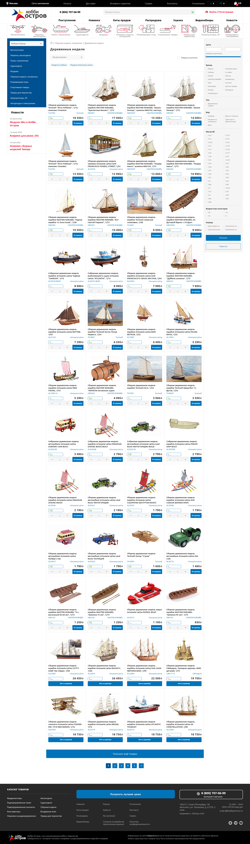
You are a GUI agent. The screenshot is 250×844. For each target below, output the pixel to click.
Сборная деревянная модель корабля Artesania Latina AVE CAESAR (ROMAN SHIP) (180, 500)
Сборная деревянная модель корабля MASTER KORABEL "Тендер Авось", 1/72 (183, 164)
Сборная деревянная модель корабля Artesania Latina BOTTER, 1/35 (64, 332)
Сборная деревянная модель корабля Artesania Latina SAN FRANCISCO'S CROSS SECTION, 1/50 (144, 276)
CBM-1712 (170, 673)
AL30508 (170, 505)
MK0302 (169, 113)
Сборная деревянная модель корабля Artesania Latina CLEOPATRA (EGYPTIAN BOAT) (141, 500)
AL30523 (52, 561)
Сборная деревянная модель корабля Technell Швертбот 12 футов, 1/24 (181, 388)
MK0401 (91, 113)
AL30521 (91, 505)
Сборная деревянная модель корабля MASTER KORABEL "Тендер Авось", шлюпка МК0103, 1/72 (144, 164)
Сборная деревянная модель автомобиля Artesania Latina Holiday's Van (62, 556)
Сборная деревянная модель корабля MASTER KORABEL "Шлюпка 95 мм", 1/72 (180, 612)
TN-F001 (51, 169)
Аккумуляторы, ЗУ (211, 34)
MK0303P (131, 169)
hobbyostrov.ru (153, 835)
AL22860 (130, 673)
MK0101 (169, 617)
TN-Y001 (130, 393)
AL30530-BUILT (54, 281)
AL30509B (170, 449)
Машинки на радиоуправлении (21, 816)
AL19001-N (52, 393)
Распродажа (153, 20)
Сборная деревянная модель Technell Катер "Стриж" (141, 554)
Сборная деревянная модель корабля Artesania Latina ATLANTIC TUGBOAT (144, 724)
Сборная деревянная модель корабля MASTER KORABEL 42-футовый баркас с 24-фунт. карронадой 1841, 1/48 (181, 221)
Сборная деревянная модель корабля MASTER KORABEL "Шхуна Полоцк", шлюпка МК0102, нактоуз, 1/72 (144, 109)
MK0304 (51, 225)
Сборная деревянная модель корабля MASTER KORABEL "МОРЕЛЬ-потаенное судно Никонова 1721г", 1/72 (102, 389)
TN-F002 (51, 113)
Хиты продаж (122, 20)
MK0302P (131, 113)
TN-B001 (91, 337)
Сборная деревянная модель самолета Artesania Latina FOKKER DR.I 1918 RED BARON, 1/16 (65, 724)
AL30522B (52, 449)
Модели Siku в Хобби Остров (23, 123)
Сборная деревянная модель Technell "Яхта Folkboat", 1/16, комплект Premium (63, 107)
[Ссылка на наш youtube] (241, 823)
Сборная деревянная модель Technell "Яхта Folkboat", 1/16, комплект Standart (63, 164)
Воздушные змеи (48, 811)
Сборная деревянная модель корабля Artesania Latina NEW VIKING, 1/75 (62, 388)
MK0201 (169, 281)
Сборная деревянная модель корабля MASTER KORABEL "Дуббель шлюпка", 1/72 (180, 276)
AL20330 (91, 169)
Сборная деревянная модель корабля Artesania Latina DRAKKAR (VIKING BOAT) (65, 500)
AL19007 (130, 337)
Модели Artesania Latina (81, 65)
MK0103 (51, 617)
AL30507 (130, 505)
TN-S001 (130, 225)
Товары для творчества (189, 35)
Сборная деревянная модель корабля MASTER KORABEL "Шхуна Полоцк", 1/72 (183, 107)
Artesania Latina (116, 169)
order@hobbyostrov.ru (231, 810)
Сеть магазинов (40, 3)
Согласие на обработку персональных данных (113, 822)
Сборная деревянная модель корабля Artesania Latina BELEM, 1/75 (103, 724)
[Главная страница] (51, 43)
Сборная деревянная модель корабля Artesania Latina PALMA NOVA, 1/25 (181, 332)
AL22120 (52, 337)
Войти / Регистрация (221, 11)
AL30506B (92, 449)
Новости (231, 20)
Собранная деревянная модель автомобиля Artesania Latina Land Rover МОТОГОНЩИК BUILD (143, 444)
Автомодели (46, 798)
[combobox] (27, 43)
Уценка (178, 20)
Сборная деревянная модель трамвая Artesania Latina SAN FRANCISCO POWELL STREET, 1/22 (104, 164)
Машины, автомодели (39, 35)
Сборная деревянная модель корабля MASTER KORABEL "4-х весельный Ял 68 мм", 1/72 (63, 612)
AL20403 (130, 281)
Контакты (172, 3)
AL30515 (130, 617)
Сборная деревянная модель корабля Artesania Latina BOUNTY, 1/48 (104, 668)
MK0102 (91, 617)
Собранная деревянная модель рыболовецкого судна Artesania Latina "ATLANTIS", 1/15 (103, 276)
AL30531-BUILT (94, 281)
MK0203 (91, 393)
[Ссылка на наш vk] (236, 823)
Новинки (94, 20)
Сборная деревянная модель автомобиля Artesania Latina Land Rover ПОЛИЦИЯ (104, 556)
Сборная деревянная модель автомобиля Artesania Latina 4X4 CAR (182, 556)
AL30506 (52, 505)
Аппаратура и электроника (232, 35)
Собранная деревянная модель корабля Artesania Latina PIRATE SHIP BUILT (182, 444)
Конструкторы (13, 811)
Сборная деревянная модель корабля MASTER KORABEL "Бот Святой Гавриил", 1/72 (103, 220)
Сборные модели (48, 807)
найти (193, 12)
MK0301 (91, 225)
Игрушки (103, 34)
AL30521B (131, 449)
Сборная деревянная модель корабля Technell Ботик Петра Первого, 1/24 (102, 332)
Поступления (67, 20)
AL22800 (52, 673)
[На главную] (29, 15)
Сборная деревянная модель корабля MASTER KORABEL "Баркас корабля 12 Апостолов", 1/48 (65, 220)
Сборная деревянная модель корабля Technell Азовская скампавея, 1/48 (141, 220)
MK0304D (170, 225)
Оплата (67, 3)
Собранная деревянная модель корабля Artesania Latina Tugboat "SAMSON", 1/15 (64, 276)
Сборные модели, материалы (125, 35)
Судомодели (82, 34)
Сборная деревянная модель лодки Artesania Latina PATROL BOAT (144, 610)
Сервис (148, 3)
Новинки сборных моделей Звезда (21, 147)
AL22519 (91, 730)
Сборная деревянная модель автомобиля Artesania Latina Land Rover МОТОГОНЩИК (104, 500)
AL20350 (52, 730)
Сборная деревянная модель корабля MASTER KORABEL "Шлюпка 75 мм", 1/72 (102, 612)
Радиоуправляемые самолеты (21, 807)
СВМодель (197, 673)
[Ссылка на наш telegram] (230, 823)
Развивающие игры (146, 34)
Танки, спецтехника (60, 34)
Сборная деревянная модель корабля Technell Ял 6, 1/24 (141, 386)
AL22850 (170, 730)
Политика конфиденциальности (140, 822)
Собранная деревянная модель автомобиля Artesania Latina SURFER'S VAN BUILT (63, 444)
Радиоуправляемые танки (19, 802)
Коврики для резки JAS (24, 135)
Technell (79, 113)
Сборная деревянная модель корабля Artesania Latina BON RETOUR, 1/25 (141, 332)
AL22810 (91, 673)
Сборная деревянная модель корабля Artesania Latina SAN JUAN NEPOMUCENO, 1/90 (144, 668)
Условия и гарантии (120, 3)
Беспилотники (18, 34)
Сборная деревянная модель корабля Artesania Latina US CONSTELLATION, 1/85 (180, 724)
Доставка (90, 3)
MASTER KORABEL (115, 113)
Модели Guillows (59, 65)
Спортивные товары (168, 34)
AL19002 (170, 337)
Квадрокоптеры (14, 798)
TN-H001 (130, 561)
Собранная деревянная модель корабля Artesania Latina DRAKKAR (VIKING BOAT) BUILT (104, 444)
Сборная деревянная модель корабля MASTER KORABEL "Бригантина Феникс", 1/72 (102, 107)
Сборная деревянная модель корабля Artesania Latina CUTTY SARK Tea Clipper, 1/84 (63, 668)
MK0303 (169, 169)
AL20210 (130, 730)
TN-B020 (170, 393)
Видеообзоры (204, 20)
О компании (198, 3)
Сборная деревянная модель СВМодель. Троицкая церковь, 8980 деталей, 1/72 (183, 668)
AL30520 (91, 561)
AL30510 (170, 561)
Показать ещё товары (125, 753)
